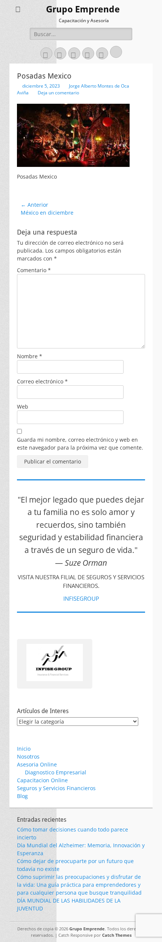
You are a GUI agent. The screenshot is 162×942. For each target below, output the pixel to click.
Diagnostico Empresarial (55, 772)
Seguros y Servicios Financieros (56, 788)
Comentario (34, 270)
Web (22, 406)
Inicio (24, 748)
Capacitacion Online (42, 780)
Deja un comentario (58, 92)
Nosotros (28, 756)
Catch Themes (116, 935)
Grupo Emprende (83, 9)
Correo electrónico (42, 381)
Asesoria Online (37, 764)
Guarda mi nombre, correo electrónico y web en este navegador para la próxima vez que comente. (80, 443)
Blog (22, 796)
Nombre (29, 356)
